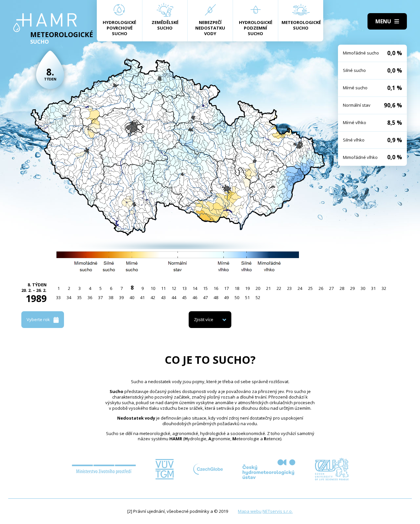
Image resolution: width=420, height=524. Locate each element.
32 (384, 288)
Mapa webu (250, 511)
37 (100, 297)
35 (79, 297)
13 (184, 288)
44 (174, 297)
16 (216, 288)
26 (321, 288)
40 (132, 297)
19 (247, 288)
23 (289, 288)
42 (153, 297)
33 (58, 297)
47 (205, 297)
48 (216, 297)
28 (342, 288)
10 (153, 288)
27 (331, 288)
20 (258, 288)
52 (258, 297)
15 (205, 288)
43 (163, 297)
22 (279, 288)
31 (373, 288)
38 (111, 297)
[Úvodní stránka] (45, 22)
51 (247, 297)
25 (310, 288)
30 (363, 288)
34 (69, 297)
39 (121, 297)
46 (195, 297)
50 (237, 297)
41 (142, 297)
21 (268, 288)
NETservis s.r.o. (277, 511)
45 (184, 297)
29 (352, 288)
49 (226, 297)
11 (163, 288)
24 (300, 288)
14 (195, 288)
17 (226, 288)
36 (90, 297)
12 (174, 288)
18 (237, 288)
